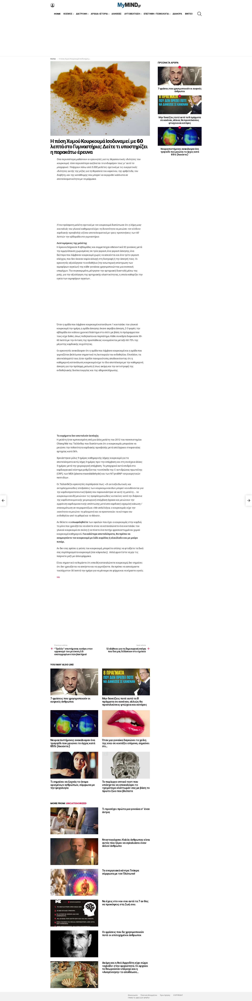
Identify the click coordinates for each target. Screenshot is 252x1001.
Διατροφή (81, 13)
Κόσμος (68, 13)
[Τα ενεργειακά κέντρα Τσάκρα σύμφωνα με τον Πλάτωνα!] (74, 882)
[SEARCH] (199, 14)
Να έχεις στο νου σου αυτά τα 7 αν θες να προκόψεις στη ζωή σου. (125, 902)
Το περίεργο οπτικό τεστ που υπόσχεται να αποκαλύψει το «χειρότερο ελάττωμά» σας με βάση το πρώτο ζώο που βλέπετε (126, 786)
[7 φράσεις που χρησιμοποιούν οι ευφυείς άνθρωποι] (74, 682)
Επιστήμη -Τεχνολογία (156, 13)
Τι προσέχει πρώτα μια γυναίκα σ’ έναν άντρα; (126, 810)
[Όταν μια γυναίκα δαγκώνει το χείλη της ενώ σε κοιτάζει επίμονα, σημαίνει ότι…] (126, 723)
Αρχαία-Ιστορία (99, 13)
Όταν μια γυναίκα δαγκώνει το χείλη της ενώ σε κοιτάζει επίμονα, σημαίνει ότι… (125, 743)
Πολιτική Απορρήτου (149, 995)
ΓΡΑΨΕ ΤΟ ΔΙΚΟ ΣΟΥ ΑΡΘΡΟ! (139, 998)
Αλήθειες (116, 13)
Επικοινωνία (133, 995)
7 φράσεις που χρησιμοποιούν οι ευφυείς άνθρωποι (70, 700)
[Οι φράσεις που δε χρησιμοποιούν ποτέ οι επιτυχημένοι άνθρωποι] (74, 943)
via (58, 577)
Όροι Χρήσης (165, 995)
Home (57, 13)
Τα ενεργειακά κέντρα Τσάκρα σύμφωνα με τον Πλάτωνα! (120, 872)
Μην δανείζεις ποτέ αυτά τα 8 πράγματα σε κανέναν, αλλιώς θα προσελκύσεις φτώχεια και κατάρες (124, 701)
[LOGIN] (52, 5)
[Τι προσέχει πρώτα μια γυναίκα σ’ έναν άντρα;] (74, 820)
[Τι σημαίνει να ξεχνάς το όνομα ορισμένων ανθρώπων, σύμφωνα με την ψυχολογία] (74, 765)
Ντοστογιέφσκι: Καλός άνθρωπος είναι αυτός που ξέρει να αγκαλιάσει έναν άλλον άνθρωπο (126, 843)
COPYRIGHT (178, 995)
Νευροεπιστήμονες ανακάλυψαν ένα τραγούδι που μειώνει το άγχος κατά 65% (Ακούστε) (72, 743)
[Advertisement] (126, 36)
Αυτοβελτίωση (132, 13)
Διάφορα (177, 13)
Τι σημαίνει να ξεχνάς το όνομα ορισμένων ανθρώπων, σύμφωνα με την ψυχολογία (72, 785)
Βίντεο (189, 13)
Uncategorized (76, 803)
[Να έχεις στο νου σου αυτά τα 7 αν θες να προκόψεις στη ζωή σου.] (74, 913)
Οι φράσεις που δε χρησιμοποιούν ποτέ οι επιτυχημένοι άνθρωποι (123, 933)
